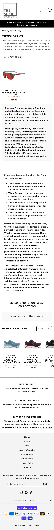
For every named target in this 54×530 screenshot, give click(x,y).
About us (27, 467)
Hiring (27, 441)
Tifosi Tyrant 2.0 (16, 203)
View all (44, 329)
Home (5, 31)
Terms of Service (27, 450)
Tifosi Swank (15, 183)
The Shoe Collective (26, 501)
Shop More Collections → (27, 316)
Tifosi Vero (14, 212)
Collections (15, 31)
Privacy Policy (27, 463)
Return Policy (27, 459)
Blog (27, 446)
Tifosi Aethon (15, 193)
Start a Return (27, 454)
